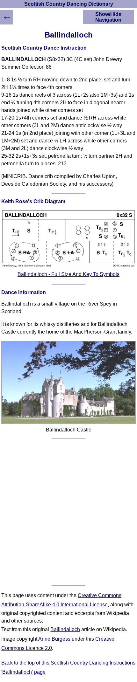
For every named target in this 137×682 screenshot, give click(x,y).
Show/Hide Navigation (108, 17)
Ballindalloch (65, 629)
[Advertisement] (68, 512)
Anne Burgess (54, 639)
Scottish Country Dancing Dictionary (68, 4)
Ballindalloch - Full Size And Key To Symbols (68, 274)
